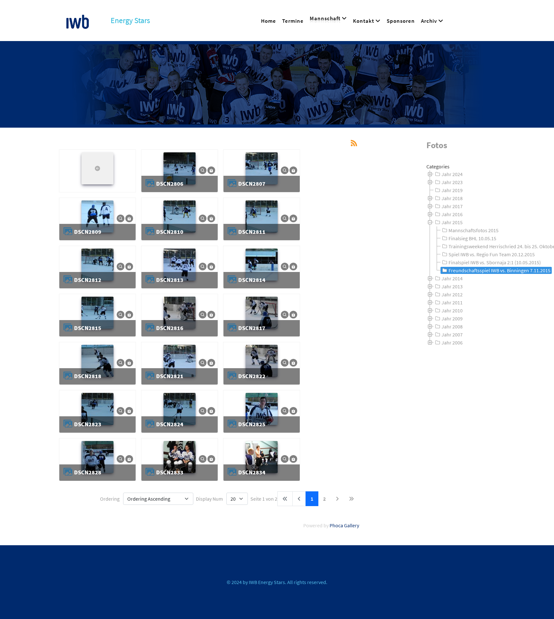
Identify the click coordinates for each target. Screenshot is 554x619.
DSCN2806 (169, 183)
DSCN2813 (169, 280)
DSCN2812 (87, 280)
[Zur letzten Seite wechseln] (351, 498)
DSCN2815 (87, 328)
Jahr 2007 (452, 334)
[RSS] (354, 142)
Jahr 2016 (452, 214)
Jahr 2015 (452, 222)
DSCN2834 (251, 472)
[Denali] (77, 21)
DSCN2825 (251, 424)
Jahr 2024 (452, 174)
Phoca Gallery (344, 525)
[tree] (484, 258)
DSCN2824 (169, 424)
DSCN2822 (251, 376)
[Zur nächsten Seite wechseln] (337, 498)
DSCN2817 (251, 328)
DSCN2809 (87, 231)
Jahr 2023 (452, 182)
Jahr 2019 (452, 190)
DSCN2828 (87, 472)
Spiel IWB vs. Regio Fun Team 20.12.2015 (492, 254)
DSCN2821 (169, 376)
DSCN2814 (251, 280)
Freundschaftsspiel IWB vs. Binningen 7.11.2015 (499, 270)
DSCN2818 (87, 376)
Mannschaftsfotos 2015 (474, 230)
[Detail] (202, 169)
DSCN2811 (251, 231)
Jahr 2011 (452, 302)
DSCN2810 (169, 231)
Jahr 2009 (452, 318)
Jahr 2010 (452, 310)
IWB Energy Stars (267, 582)
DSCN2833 (169, 472)
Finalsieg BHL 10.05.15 (472, 238)
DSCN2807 (251, 183)
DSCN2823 (87, 424)
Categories (437, 166)
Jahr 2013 (452, 286)
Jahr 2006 (452, 342)
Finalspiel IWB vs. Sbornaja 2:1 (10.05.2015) (495, 262)
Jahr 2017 (452, 206)
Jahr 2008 (452, 326)
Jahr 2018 (452, 198)
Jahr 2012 (452, 294)
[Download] (211, 169)
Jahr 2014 (452, 278)
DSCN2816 (169, 328)
